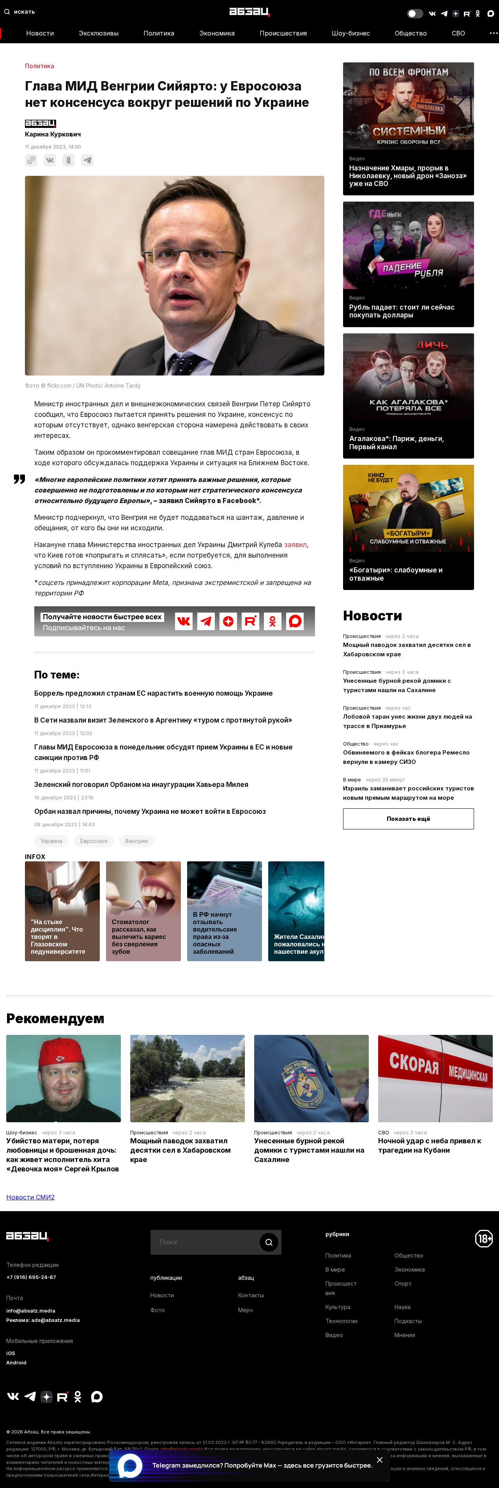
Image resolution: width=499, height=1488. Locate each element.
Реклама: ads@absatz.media (43, 1320)
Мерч (245, 1310)
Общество (411, 33)
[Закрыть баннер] (379, 1460)
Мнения (405, 1335)
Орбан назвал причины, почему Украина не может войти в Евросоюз (150, 811)
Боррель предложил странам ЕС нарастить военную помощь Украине (153, 693)
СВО (458, 33)
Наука (403, 1307)
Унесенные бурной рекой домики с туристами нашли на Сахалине (309, 1150)
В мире (352, 779)
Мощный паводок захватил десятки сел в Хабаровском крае (180, 1150)
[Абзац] (250, 12)
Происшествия (283, 33)
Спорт (403, 1283)
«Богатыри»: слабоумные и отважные (395, 574)
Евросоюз (94, 841)
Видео (357, 158)
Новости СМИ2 (30, 1197)
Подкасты (408, 1321)
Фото (157, 1310)
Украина (51, 841)
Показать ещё (408, 818)
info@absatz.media (30, 1311)
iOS (10, 1353)
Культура (338, 1307)
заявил (295, 545)
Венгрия (137, 841)
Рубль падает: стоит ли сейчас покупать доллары (402, 311)
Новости (40, 33)
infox (35, 857)
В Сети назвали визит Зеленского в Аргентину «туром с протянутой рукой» (163, 720)
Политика (158, 33)
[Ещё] (494, 33)
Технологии (341, 1321)
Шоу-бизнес (351, 33)
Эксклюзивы (99, 33)
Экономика (217, 33)
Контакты (251, 1295)
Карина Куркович (53, 134)
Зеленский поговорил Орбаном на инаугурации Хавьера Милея (141, 784)
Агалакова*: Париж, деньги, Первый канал (396, 442)
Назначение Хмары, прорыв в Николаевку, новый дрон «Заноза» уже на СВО (408, 176)
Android (16, 1363)
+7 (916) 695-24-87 (31, 1277)
